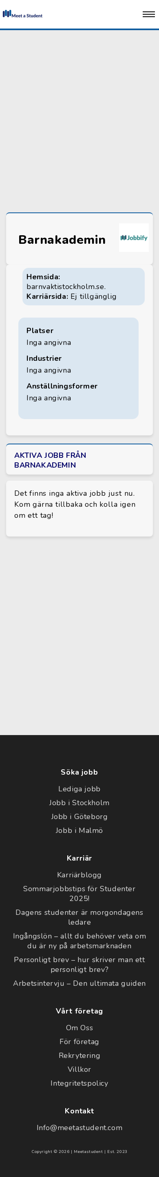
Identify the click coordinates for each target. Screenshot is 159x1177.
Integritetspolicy (79, 1083)
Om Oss (79, 1028)
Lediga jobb (79, 789)
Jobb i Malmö (79, 830)
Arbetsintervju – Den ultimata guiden (79, 983)
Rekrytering (80, 1055)
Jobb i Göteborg (79, 816)
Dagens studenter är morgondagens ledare (79, 917)
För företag (79, 1042)
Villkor (79, 1069)
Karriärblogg (79, 875)
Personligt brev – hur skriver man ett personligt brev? (79, 964)
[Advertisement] (79, 119)
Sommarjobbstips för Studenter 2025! (79, 893)
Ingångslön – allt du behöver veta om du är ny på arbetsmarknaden (79, 941)
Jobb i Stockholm (79, 803)
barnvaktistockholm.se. (66, 286)
